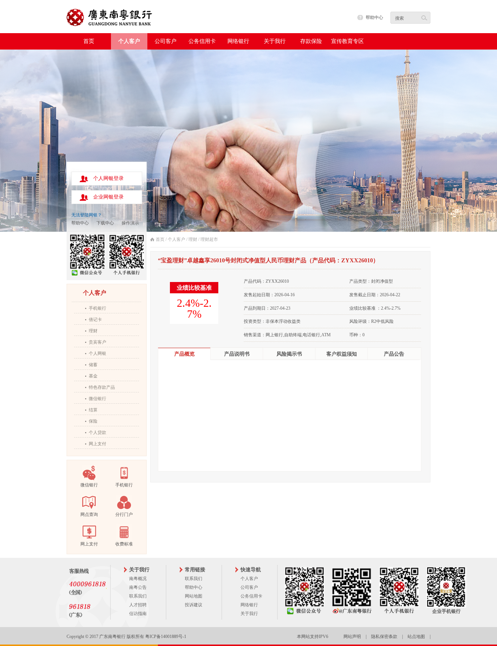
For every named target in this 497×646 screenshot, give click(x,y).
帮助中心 (374, 17)
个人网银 (97, 353)
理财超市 (209, 239)
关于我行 (249, 613)
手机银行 (97, 308)
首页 (88, 41)
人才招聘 (138, 604)
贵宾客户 (97, 342)
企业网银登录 (108, 197)
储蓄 (93, 364)
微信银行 (97, 398)
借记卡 (95, 319)
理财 (93, 330)
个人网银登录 (108, 178)
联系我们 (138, 596)
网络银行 (249, 604)
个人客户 (176, 239)
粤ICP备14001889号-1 (165, 636)
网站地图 (193, 596)
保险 (93, 421)
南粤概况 (138, 578)
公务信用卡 (251, 596)
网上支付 (97, 443)
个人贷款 (97, 432)
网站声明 (352, 636)
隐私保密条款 (384, 636)
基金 (93, 376)
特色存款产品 (102, 387)
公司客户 (249, 587)
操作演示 (130, 223)
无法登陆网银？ (86, 215)
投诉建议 (193, 604)
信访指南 (138, 613)
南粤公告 (138, 587)
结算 (93, 409)
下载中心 (105, 223)
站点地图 (416, 636)
